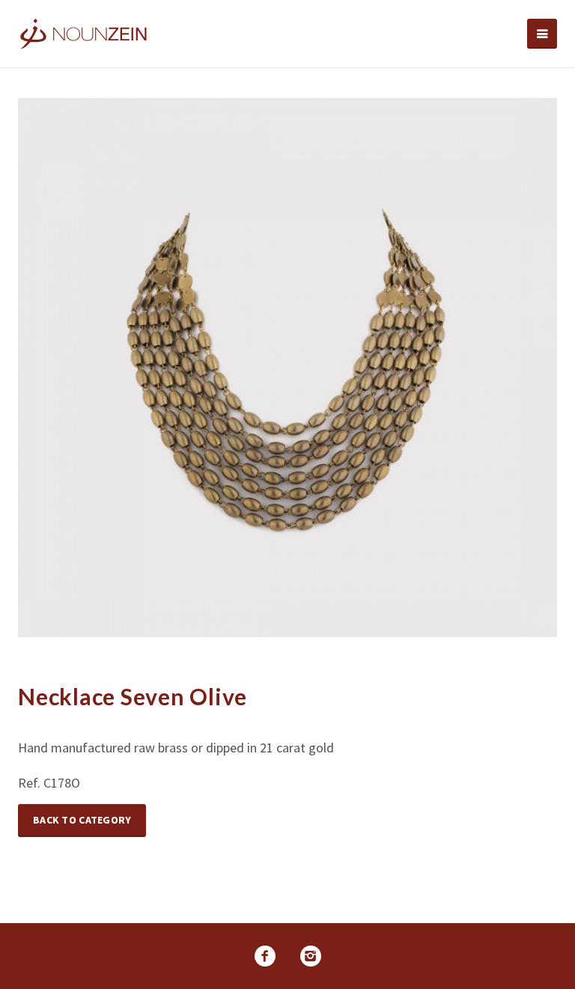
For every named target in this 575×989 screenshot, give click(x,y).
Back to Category (82, 820)
